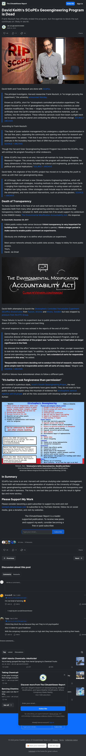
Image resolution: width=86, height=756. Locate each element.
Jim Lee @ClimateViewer (15, 26)
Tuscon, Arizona (35, 312)
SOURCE (79, 118)
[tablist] (11, 574)
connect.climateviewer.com (14, 507)
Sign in (80, 3)
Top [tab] (4, 652)
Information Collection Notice (42, 716)
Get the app (54, 746)
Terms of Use (53, 714)
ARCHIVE (8, 121)
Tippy (7, 618)
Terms (61, 740)
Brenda (8, 595)
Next (77, 558)
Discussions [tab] (19, 652)
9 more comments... (7, 641)
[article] (43, 662)
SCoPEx (46, 89)
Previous (10, 558)
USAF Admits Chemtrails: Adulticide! (19, 658)
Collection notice (71, 740)
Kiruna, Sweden (54, 312)
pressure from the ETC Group (15, 315)
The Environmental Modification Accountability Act (44, 215)
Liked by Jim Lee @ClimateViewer (17, 598)
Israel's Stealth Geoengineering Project (48, 384)
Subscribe (70, 4)
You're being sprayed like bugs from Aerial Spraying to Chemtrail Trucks (29, 661)
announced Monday (38, 97)
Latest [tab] (10, 652)
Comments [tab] (7, 574)
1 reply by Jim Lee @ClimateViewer (20, 611)
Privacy (55, 740)
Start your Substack (37, 746)
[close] (64, 675)
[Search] (82, 652)
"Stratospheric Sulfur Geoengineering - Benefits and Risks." (48, 466)
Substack (32, 751)
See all (6, 705)
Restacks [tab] (16, 574)
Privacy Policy (59, 716)
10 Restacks (28, 542)
